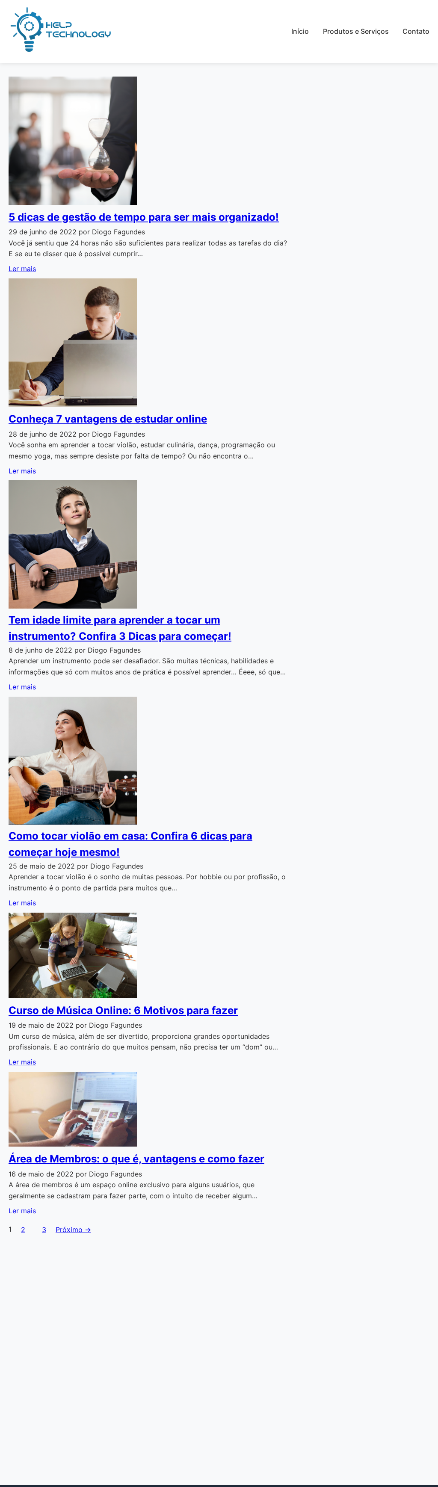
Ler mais (22, 268)
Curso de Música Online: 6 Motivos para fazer (123, 1010)
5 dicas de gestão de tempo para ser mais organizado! (144, 217)
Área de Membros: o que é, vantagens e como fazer (136, 1159)
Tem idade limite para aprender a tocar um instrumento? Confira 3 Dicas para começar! (120, 628)
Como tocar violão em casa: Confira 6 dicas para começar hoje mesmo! (130, 844)
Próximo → (73, 1229)
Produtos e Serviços (356, 31)
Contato (415, 31)
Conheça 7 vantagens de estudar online (108, 419)
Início (300, 31)
